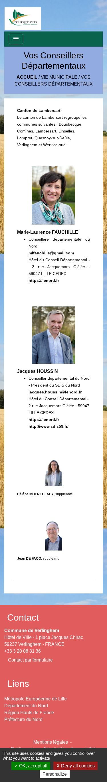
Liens (18, 683)
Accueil (27, 77)
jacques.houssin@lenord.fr (55, 392)
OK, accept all (32, 765)
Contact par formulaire (30, 660)
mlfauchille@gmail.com (51, 253)
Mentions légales (50, 742)
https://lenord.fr (44, 280)
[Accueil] (23, 16)
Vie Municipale (59, 77)
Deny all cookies (77, 765)
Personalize (55, 774)
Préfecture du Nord (23, 719)
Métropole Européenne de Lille (35, 698)
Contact (23, 617)
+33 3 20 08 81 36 (22, 651)
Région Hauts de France (29, 712)
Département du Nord (26, 705)
